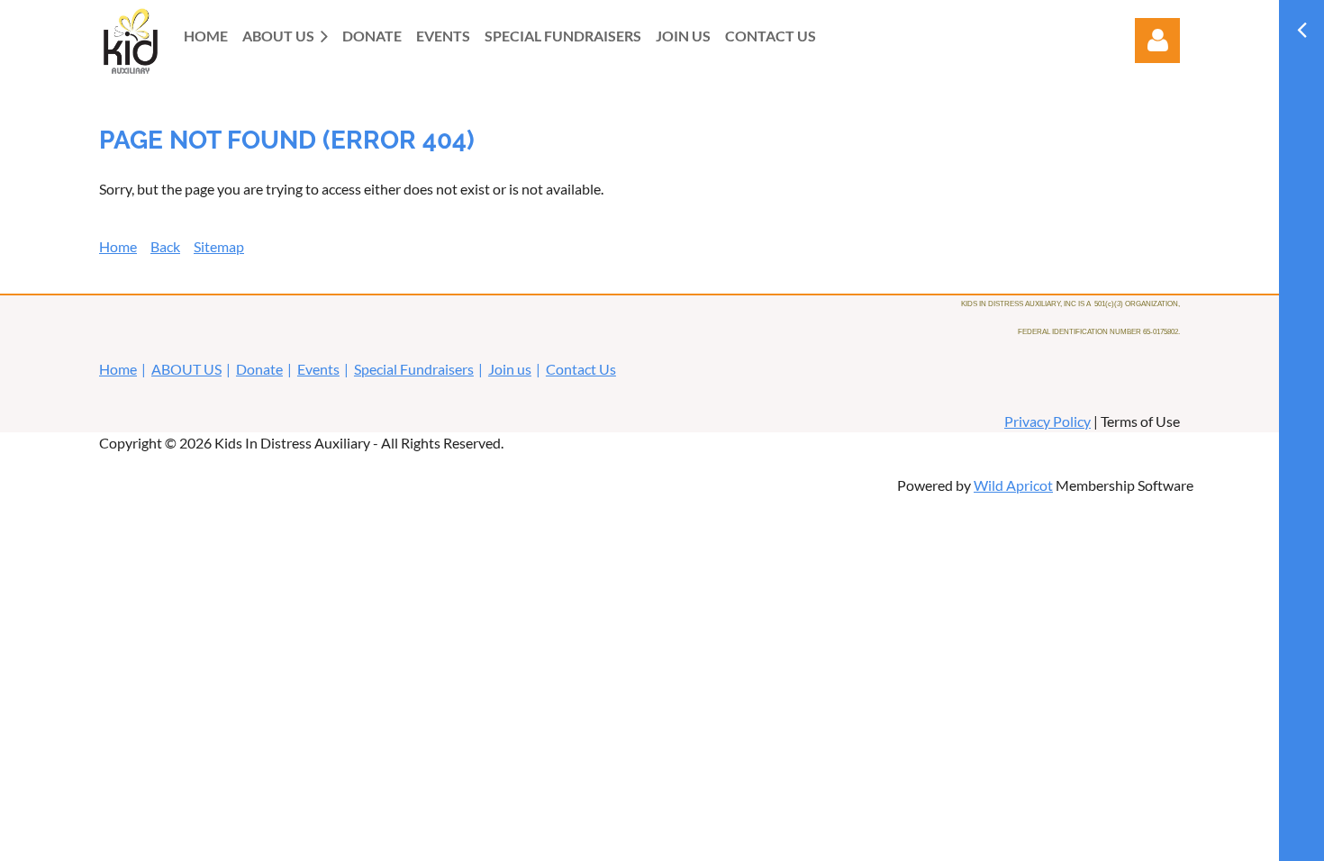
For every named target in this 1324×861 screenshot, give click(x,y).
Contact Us (581, 368)
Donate (259, 368)
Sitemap (219, 246)
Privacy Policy (1047, 421)
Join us (509, 368)
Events (318, 368)
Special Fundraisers (414, 368)
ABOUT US (186, 368)
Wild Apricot (1013, 485)
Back (165, 246)
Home (118, 246)
